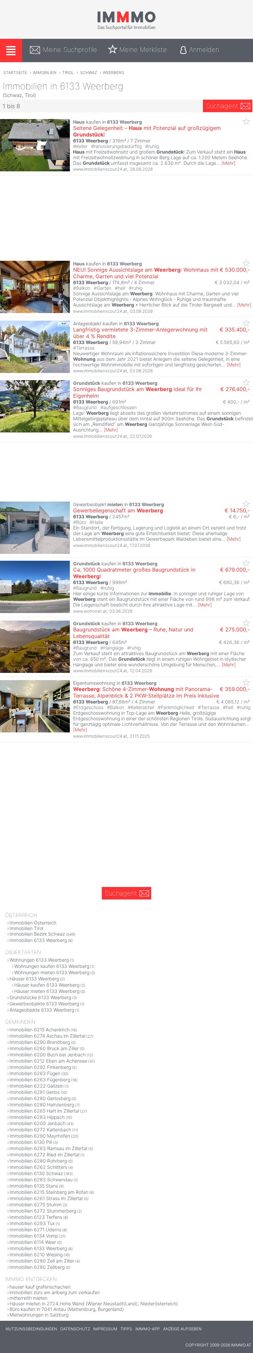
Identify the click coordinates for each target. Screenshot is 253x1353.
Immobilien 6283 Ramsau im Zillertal (48, 1148)
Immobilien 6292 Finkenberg (40, 1067)
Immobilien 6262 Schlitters (38, 1167)
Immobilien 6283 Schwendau (41, 1179)
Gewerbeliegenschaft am (118, 510)
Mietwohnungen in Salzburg (39, 1314)
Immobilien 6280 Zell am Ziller (42, 1261)
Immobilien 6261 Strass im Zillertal (46, 1198)
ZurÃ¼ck (6, 586)
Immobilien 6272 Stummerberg (43, 1211)
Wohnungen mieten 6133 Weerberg (51, 972)
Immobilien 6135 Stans (34, 1186)
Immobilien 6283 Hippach (37, 1117)
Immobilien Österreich (33, 922)
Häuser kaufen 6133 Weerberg (46, 985)
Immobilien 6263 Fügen (35, 1073)
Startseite (15, 72)
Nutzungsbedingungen (31, 1328)
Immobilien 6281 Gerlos (35, 1092)
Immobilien (44, 72)
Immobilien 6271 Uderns (35, 1229)
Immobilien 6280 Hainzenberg (42, 1104)
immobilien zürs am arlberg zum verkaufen (55, 1292)
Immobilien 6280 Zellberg (37, 1267)
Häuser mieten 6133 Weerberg (46, 991)
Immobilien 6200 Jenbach (38, 1123)
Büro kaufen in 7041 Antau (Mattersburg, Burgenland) (67, 1309)
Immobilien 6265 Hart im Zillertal (44, 1111)
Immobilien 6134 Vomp (34, 1236)
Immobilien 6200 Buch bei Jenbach (48, 1054)
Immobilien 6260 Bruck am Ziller (44, 1048)
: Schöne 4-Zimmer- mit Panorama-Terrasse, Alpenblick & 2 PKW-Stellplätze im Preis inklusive (146, 692)
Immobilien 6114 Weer (33, 1242)
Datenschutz (75, 1328)
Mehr (228, 163)
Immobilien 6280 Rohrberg (38, 1161)
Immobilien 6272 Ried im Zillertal (44, 1154)
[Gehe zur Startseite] (126, 29)
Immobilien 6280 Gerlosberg (40, 1098)
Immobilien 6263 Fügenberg (40, 1079)
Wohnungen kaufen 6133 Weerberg (51, 966)
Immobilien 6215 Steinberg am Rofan (49, 1192)
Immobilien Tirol (26, 928)
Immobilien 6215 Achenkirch (40, 1029)
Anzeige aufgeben (182, 1328)
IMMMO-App (147, 1328)
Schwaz (88, 72)
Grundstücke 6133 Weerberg (40, 997)
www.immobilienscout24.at (100, 169)
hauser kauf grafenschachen (40, 1287)
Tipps (126, 1328)
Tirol (68, 72)
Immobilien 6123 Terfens (36, 1217)
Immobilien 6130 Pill (31, 1142)
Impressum (105, 1328)
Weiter (64, 586)
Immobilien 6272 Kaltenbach (40, 1129)
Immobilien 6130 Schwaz (36, 1173)
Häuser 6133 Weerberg (34, 978)
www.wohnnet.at (90, 611)
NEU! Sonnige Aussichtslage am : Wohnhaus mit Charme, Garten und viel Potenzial (145, 273)
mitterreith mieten (28, 1298)
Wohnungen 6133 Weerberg (39, 960)
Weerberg (113, 72)
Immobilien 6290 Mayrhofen (40, 1136)
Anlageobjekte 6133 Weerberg (42, 1010)
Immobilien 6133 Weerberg (38, 940)
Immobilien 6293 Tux (32, 1223)
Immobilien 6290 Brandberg (40, 1042)
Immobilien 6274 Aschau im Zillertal (47, 1036)
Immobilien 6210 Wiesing (36, 1254)
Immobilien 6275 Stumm (36, 1204)
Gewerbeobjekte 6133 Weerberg (44, 1003)
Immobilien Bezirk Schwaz (37, 934)
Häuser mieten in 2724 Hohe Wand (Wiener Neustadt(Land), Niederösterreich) (94, 1303)
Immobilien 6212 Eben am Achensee (48, 1061)
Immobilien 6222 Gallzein (37, 1086)
